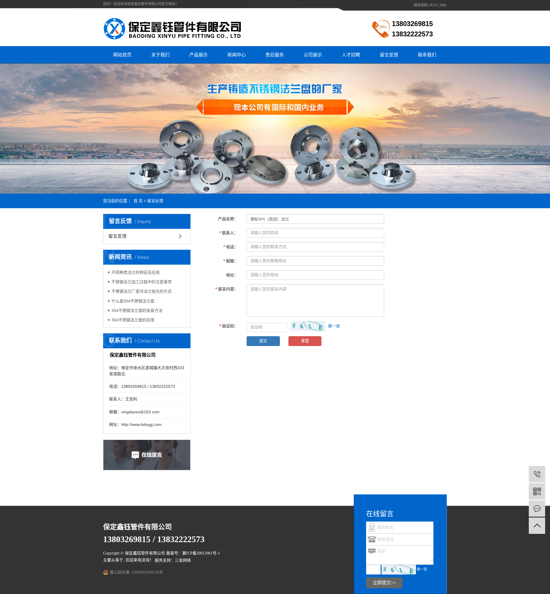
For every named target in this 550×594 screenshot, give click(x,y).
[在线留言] (537, 508)
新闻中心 (236, 54)
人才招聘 (351, 54)
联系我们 (427, 54)
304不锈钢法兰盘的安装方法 (136, 310)
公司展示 (313, 54)
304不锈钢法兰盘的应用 (132, 320)
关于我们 (160, 54)
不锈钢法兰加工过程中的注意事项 (141, 282)
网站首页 (122, 54)
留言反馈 (389, 54)
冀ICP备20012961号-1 (201, 553)
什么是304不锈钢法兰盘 (132, 301)
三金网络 (183, 560)
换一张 (334, 326)
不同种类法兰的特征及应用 (135, 272)
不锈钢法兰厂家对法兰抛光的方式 (141, 291)
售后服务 (275, 54)
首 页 (138, 200)
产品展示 (198, 54)
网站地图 (420, 5)
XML (443, 5)
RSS (433, 5)
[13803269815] (537, 474)
